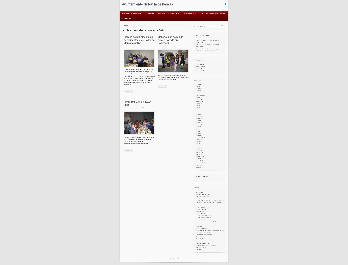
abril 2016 (198, 148)
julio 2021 (198, 91)
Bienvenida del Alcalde (203, 196)
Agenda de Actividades (203, 194)
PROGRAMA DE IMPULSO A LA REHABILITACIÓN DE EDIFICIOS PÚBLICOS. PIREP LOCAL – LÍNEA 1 (210, 202)
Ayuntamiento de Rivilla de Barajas (147, 4)
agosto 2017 (199, 124)
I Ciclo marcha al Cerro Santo (204, 217)
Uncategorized (200, 71)
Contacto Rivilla (137, 13)
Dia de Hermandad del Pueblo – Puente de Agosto (210, 230)
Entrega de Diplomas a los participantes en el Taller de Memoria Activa (139, 40)
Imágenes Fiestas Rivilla (203, 232)
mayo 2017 (199, 131)
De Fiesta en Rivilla (202, 228)
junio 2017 (198, 129)
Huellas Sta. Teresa (173, 13)
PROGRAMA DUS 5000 (203, 205)
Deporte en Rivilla (200, 66)
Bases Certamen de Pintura (204, 215)
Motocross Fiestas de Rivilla (204, 234)
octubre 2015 (199, 161)
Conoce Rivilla (201, 241)
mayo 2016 (199, 146)
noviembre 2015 (200, 158)
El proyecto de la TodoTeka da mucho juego (207, 49)
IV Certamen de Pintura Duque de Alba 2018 (208, 222)
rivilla (144, 46)
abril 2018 (198, 114)
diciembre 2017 (200, 118)
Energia (199, 198)
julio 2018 (198, 110)
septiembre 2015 (200, 163)
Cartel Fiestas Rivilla (201, 46)
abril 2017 (198, 133)
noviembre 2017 (200, 120)
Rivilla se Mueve (200, 68)
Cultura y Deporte (149, 13)
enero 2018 (199, 116)
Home (126, 25)
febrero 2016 (199, 152)
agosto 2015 (199, 165)
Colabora (199, 226)
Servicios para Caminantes (204, 243)
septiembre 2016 (200, 137)
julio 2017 (198, 127)
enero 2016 (199, 154)
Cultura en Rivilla (200, 64)
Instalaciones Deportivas (203, 220)
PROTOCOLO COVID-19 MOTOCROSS (205, 51)
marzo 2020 (199, 99)
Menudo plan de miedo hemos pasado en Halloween (170, 40)
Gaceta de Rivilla (126, 18)
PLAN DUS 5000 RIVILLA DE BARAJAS (193, 13)
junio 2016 (198, 143)
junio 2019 (198, 108)
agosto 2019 (199, 103)
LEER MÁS (128, 91)
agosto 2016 (199, 139)
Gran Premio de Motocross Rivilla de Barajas (207, 44)
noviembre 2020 (200, 93)
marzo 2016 (199, 150)
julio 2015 (198, 167)
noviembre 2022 (200, 84)
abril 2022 (198, 88)
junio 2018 (198, 112)
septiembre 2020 (200, 95)
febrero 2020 (199, 101)
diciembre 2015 (200, 156)
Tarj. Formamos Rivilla (212, 13)
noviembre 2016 (200, 135)
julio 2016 (198, 141)
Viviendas (222, 13)
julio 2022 (198, 86)
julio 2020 (198, 97)
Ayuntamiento (126, 13)
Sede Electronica (201, 209)
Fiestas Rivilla (161, 13)
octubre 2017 (199, 122)
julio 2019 (198, 105)
